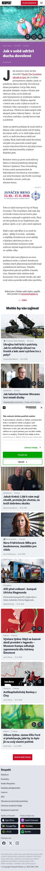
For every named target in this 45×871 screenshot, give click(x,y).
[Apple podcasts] (30, 820)
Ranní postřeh (11, 539)
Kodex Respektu (8, 783)
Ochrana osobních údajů (11, 806)
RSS (3, 797)
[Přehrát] (34, 334)
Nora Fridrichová (9, 554)
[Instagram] (17, 845)
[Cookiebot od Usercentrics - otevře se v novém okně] (27, 407)
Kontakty (5, 779)
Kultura (6, 636)
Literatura (6, 689)
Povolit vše (22, 455)
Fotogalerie (7, 585)
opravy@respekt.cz (29, 294)
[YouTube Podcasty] (30, 826)
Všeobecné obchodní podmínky (14, 801)
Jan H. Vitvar (7, 657)
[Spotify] (30, 831)
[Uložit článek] (28, 37)
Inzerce (4, 792)
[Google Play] (9, 826)
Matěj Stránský (8, 604)
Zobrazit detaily (31, 448)
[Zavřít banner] (41, 407)
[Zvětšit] (22, 24)
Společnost (7, 391)
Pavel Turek (7, 62)
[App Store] (9, 820)
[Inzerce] (22, 195)
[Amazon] (9, 831)
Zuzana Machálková (10, 359)
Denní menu (7, 46)
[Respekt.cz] (6, 2)
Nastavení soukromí (9, 810)
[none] (40, 37)
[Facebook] (4, 845)
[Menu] (41, 3)
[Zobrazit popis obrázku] (34, 37)
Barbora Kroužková (10, 508)
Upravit (21, 462)
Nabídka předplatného (10, 788)
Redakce (5, 775)
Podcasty (9, 341)
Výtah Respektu (19, 341)
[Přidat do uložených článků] (39, 334)
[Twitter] (10, 845)
